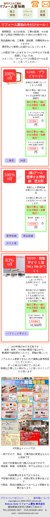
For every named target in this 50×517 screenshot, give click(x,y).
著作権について (41, 498)
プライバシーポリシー (12, 498)
